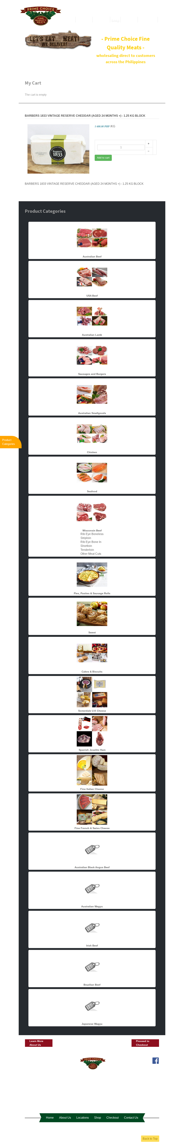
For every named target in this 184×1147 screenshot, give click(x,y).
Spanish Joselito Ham (92, 749)
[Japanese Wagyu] (92, 1004)
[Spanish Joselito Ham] (92, 730)
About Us (65, 1117)
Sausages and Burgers (92, 374)
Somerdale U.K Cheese (92, 710)
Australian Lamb (92, 334)
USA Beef (92, 295)
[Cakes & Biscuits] (92, 652)
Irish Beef (92, 945)
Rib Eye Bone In (90, 541)
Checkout (112, 1117)
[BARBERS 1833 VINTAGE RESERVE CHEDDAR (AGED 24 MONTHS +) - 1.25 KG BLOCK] (58, 148)
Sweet (92, 632)
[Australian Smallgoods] (92, 394)
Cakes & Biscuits (92, 671)
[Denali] (40, 15)
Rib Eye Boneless (92, 534)
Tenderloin (87, 549)
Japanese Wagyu (92, 1023)
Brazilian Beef (92, 984)
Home (50, 1117)
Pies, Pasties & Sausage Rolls (92, 593)
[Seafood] (92, 472)
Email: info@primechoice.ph (141, 1066)
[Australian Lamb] (92, 315)
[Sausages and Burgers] (92, 355)
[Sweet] (92, 613)
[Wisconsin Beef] (92, 511)
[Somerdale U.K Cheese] (92, 691)
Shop (97, 1117)
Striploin (85, 537)
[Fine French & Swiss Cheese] (92, 809)
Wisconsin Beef (92, 530)
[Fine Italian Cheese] (92, 770)
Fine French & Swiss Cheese (92, 828)
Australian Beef (92, 256)
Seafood (92, 491)
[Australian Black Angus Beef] (92, 848)
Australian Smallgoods (92, 413)
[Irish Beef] (92, 926)
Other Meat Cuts (90, 553)
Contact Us (131, 1117)
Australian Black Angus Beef (92, 867)
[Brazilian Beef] (92, 965)
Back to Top (150, 1138)
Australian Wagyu (92, 906)
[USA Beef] (92, 276)
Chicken (92, 452)
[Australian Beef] (92, 237)
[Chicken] (92, 433)
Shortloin (86, 545)
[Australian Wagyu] (92, 887)
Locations (82, 1117)
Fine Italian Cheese (92, 789)
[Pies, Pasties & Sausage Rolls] (92, 574)
